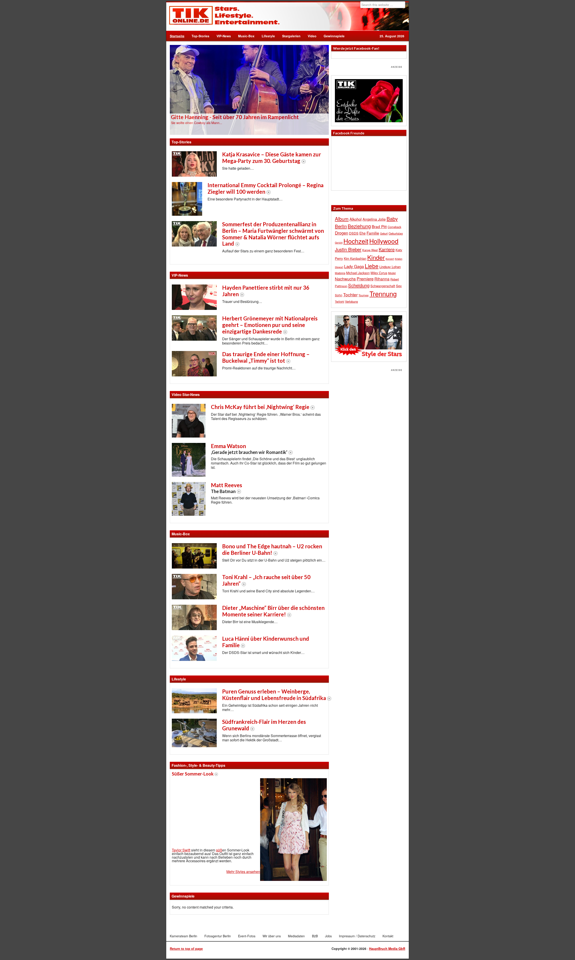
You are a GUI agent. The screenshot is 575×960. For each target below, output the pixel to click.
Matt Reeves (226, 488)
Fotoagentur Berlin (217, 936)
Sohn (338, 295)
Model (392, 273)
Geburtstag (396, 233)
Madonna (340, 273)
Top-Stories (200, 36)
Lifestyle (266, 36)
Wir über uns (272, 936)
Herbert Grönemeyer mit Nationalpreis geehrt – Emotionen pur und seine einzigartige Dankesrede (270, 325)
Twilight (339, 301)
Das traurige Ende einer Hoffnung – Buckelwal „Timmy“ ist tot (266, 357)
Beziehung (359, 225)
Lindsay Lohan (390, 266)
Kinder (376, 257)
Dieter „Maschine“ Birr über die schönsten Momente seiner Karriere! (273, 611)
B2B (315, 936)
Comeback (394, 227)
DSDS (353, 233)
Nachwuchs (345, 279)
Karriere (387, 249)
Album (342, 218)
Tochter (350, 294)
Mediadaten (296, 936)
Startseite (177, 36)
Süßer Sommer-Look (193, 773)
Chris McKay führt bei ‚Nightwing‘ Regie (260, 407)
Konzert (390, 258)
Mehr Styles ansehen (243, 871)
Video (310, 36)
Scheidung (358, 285)
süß (219, 850)
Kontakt (388, 936)
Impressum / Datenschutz (357, 936)
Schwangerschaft (382, 285)
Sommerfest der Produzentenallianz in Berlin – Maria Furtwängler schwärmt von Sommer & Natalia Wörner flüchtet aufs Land (273, 234)
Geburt (384, 233)
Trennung (383, 293)
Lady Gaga (354, 266)
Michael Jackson (358, 273)
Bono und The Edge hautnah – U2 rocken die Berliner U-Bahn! (272, 549)
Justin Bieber (348, 249)
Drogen (341, 233)
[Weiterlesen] (249, 89)
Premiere (365, 279)
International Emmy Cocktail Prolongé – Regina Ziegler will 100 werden (265, 188)
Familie (373, 233)
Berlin (341, 226)
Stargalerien (291, 36)
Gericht (339, 242)
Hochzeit (355, 240)
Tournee (363, 295)
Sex (399, 285)
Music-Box (244, 36)
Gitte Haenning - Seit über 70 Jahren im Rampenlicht (235, 117)
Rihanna (381, 279)
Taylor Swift (181, 850)
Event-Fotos (246, 936)
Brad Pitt (379, 226)
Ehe (362, 233)
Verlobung (351, 301)
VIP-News (224, 36)
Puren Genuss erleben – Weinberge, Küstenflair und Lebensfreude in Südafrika (274, 694)
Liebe (371, 266)
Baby (392, 218)
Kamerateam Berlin (183, 936)
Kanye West (370, 250)
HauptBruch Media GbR (387, 948)
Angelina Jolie (374, 219)
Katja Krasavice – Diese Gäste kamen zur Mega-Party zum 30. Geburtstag (271, 157)
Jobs (328, 936)
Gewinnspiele (334, 36)
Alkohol (355, 219)
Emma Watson (249, 449)
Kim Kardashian (355, 258)
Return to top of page (186, 948)
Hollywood (383, 240)
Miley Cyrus (379, 273)
